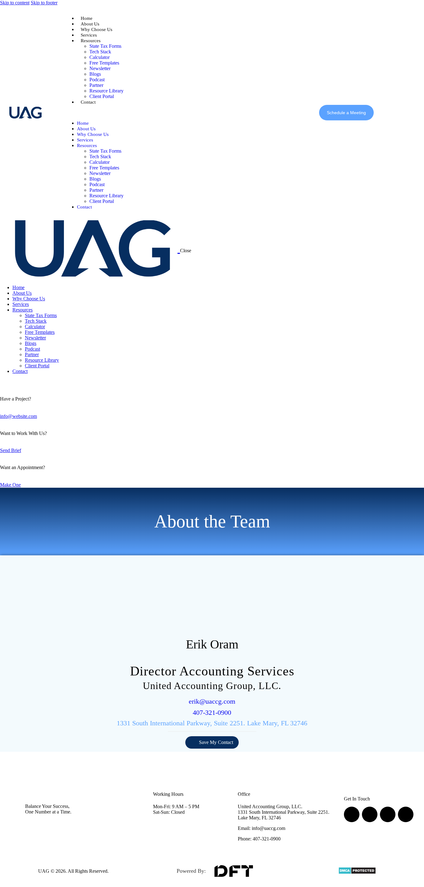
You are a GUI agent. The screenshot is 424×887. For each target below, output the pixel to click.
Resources (91, 40)
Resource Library (106, 90)
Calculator (99, 57)
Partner (96, 85)
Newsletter (100, 68)
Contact (88, 102)
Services (89, 35)
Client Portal (101, 96)
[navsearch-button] (381, 112)
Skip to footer (44, 2)
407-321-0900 (212, 712)
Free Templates (104, 62)
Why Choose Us (96, 29)
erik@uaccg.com (212, 701)
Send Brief (10, 450)
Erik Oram (212, 644)
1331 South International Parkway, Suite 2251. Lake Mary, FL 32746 (212, 723)
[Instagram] (369, 814)
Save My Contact (216, 742)
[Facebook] (351, 814)
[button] (94, 112)
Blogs (95, 74)
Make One (10, 484)
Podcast (97, 79)
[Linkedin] (387, 814)
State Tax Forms (105, 46)
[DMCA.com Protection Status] (357, 872)
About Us (90, 23)
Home (86, 18)
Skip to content (14, 2)
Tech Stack (100, 51)
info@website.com (18, 416)
